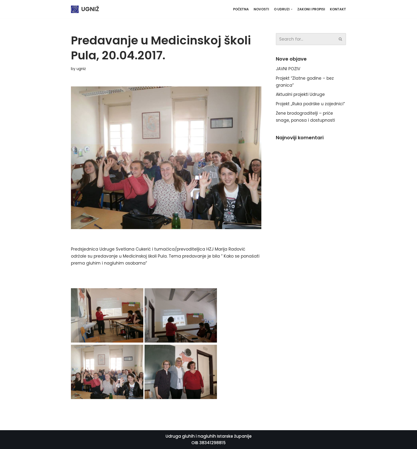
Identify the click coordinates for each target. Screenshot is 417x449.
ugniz (81, 68)
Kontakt (338, 9)
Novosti (261, 9)
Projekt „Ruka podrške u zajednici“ (310, 104)
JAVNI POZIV (288, 69)
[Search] (340, 39)
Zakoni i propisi (311, 9)
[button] (340, 39)
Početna (241, 9)
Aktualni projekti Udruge (300, 94)
